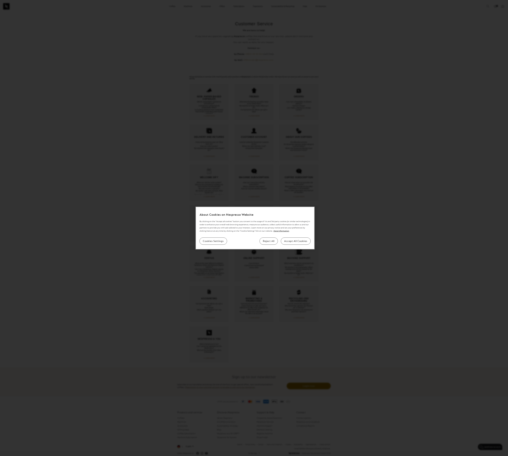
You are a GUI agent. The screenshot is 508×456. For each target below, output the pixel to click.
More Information (281, 231)
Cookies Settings (213, 241)
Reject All (269, 241)
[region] (255, 228)
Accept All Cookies (295, 241)
